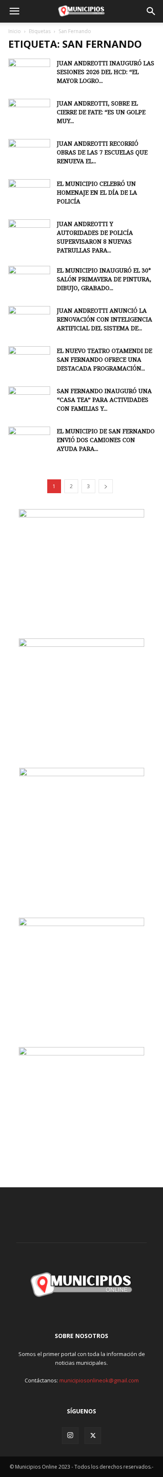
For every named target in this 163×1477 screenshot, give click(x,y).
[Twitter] (92, 1435)
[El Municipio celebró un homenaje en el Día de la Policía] (29, 193)
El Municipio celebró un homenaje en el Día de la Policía (97, 192)
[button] (14, 11)
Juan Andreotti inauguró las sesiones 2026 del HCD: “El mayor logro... (105, 72)
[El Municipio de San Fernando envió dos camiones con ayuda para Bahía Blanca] (29, 441)
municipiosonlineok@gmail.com (99, 1380)
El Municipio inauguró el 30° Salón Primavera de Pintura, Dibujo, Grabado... (104, 279)
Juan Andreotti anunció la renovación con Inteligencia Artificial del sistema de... (104, 319)
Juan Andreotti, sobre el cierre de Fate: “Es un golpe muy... (101, 112)
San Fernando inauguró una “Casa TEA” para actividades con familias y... (104, 399)
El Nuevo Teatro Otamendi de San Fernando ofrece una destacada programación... (104, 359)
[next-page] (106, 486)
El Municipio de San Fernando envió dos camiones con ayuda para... (106, 440)
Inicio (14, 31)
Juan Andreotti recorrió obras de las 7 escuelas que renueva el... (102, 152)
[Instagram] (70, 1435)
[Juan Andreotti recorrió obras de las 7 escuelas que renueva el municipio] (29, 153)
